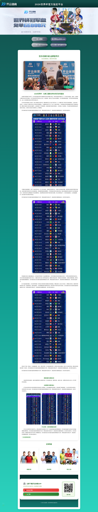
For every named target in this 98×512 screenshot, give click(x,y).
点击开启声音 (68, 87)
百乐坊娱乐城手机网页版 (39, 45)
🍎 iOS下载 (27, 494)
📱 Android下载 (28, 490)
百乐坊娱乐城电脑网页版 (58, 45)
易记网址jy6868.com (58, 39)
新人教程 (39, 39)
